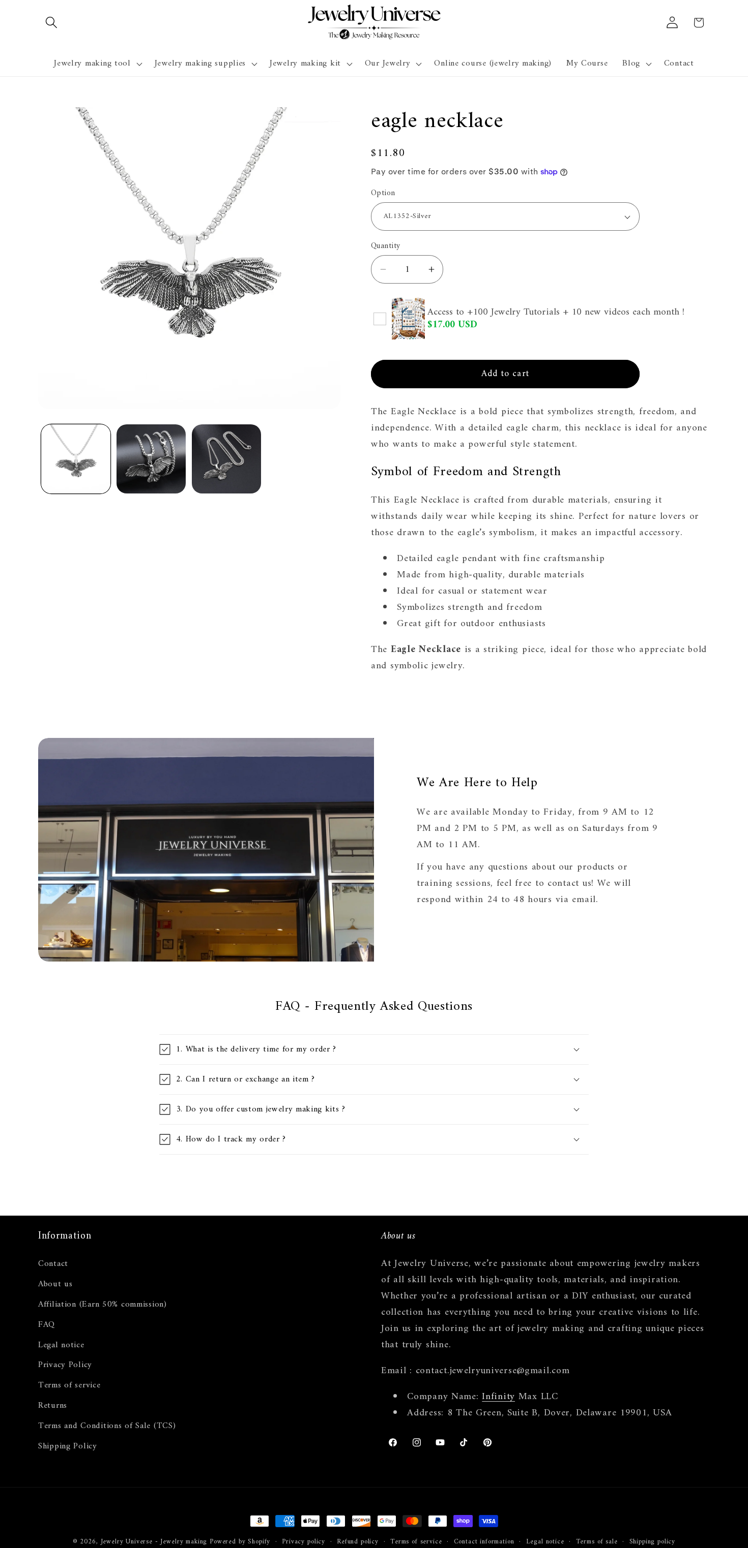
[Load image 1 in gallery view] (75, 458)
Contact (53, 1263)
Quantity (385, 246)
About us (55, 1283)
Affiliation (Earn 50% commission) (102, 1304)
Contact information (484, 1542)
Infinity (498, 1396)
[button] (51, 22)
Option (383, 193)
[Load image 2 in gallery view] (151, 458)
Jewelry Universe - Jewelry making (154, 1541)
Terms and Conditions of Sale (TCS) (107, 1426)
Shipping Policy (67, 1446)
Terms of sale (597, 1542)
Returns (52, 1405)
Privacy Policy (65, 1365)
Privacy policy (303, 1542)
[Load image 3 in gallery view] (226, 458)
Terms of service (69, 1385)
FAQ (46, 1324)
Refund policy (358, 1542)
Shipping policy (652, 1542)
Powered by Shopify (240, 1541)
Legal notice (61, 1344)
